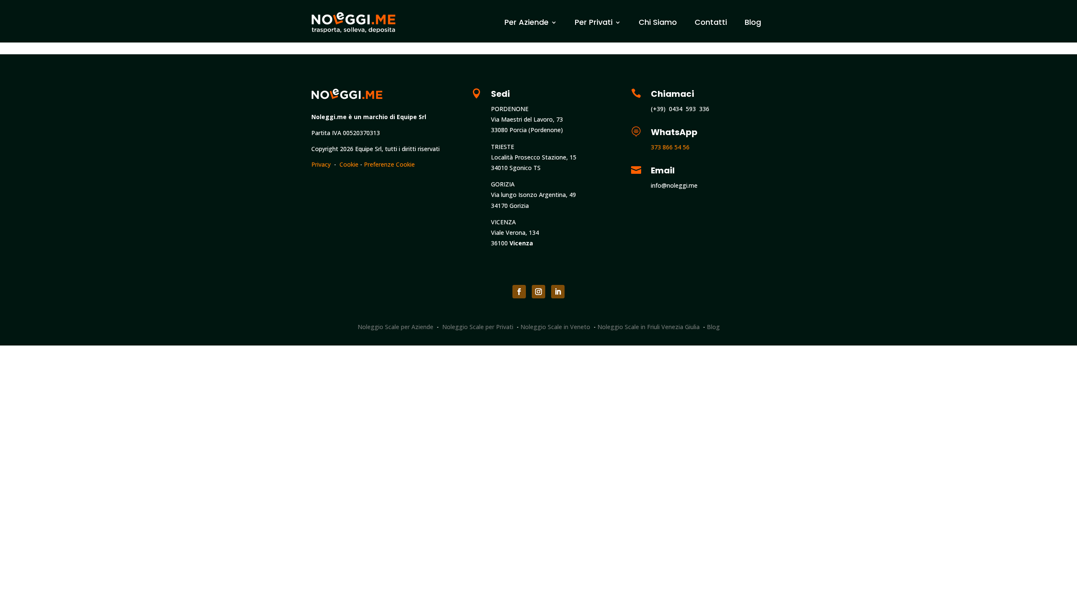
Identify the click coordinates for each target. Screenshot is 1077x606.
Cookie (349, 164)
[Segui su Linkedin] (558, 291)
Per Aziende (526, 22)
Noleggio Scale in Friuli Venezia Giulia (648, 327)
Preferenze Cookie (389, 164)
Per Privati (594, 22)
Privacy (321, 164)
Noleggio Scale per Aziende (395, 327)
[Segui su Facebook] (519, 291)
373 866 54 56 (670, 147)
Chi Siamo (658, 22)
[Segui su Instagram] (538, 291)
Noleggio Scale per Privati (477, 327)
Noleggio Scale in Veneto (555, 327)
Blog (753, 22)
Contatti (711, 22)
